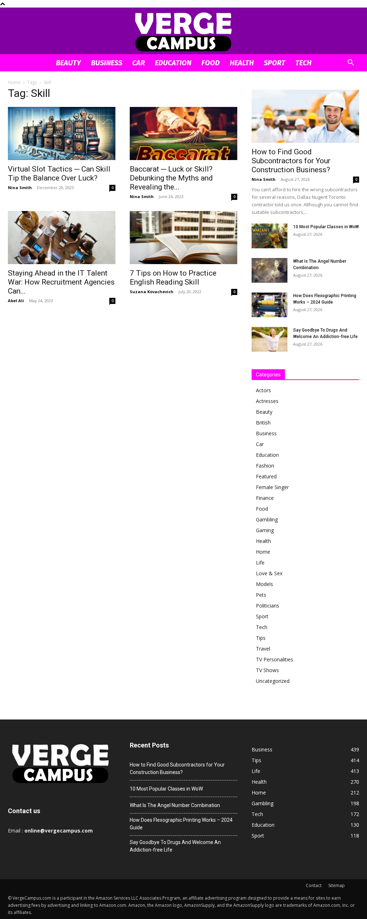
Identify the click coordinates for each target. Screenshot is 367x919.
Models (264, 584)
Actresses (267, 401)
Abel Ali (16, 300)
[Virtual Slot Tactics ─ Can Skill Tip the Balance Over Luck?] (61, 133)
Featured (266, 476)
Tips (261, 637)
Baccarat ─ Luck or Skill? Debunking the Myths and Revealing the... (171, 178)
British (263, 422)
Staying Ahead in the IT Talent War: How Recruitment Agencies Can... (61, 282)
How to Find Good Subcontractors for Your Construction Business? (291, 160)
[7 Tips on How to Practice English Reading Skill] (183, 237)
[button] (350, 63)
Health (242, 62)
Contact (313, 885)
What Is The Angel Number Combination (175, 805)
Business (106, 62)
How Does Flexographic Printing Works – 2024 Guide (181, 823)
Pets (261, 594)
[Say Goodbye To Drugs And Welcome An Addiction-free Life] (269, 339)
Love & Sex (269, 573)
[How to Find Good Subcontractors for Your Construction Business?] (305, 116)
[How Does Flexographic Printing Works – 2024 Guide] (269, 304)
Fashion (265, 465)
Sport (274, 62)
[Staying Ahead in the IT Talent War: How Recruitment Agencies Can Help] (61, 237)
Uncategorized (273, 680)
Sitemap (336, 885)
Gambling (267, 519)
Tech (303, 62)
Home (14, 82)
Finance (265, 497)
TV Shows (267, 670)
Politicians (267, 605)
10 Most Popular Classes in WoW (326, 226)
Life (260, 562)
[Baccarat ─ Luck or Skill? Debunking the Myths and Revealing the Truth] (183, 133)
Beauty (68, 62)
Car (138, 62)
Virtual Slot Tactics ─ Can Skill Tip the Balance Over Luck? (59, 173)
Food (210, 62)
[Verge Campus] (183, 31)
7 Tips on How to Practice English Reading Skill (173, 277)
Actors (263, 390)
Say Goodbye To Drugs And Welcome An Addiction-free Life (175, 846)
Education (173, 62)
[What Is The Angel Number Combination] (269, 270)
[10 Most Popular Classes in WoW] (269, 236)
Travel (263, 648)
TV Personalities (274, 659)
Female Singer (272, 487)
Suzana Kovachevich (151, 291)
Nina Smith (20, 187)
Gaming (265, 530)
